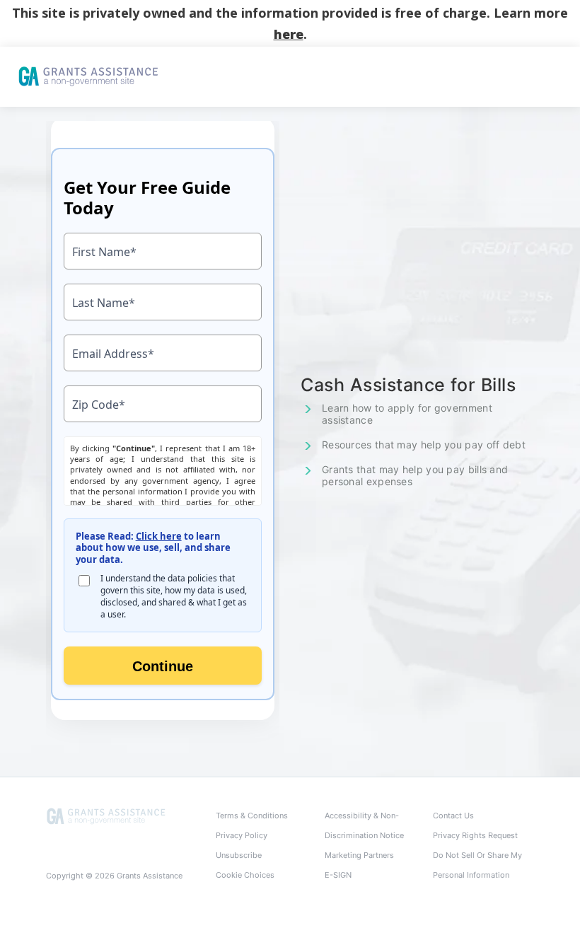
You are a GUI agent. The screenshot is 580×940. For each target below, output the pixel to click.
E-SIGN (338, 875)
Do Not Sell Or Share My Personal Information (477, 865)
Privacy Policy (241, 835)
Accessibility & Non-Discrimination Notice (364, 825)
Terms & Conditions (252, 815)
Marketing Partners (359, 855)
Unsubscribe (239, 855)
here (288, 33)
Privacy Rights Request (475, 835)
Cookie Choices (245, 875)
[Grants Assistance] (106, 816)
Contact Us (453, 815)
